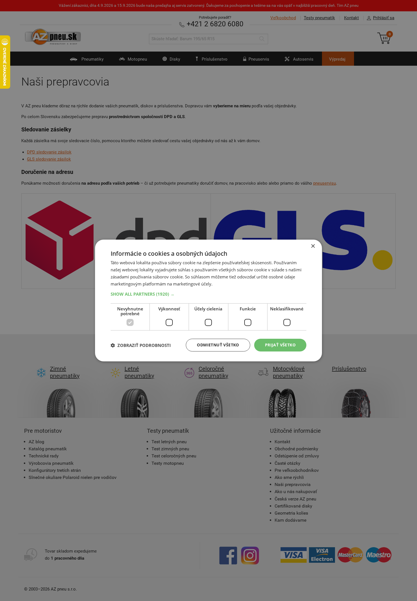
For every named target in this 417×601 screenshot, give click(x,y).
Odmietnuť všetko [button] (218, 345)
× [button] (313, 246)
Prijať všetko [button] (280, 345)
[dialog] (208, 300)
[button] (208, 294)
